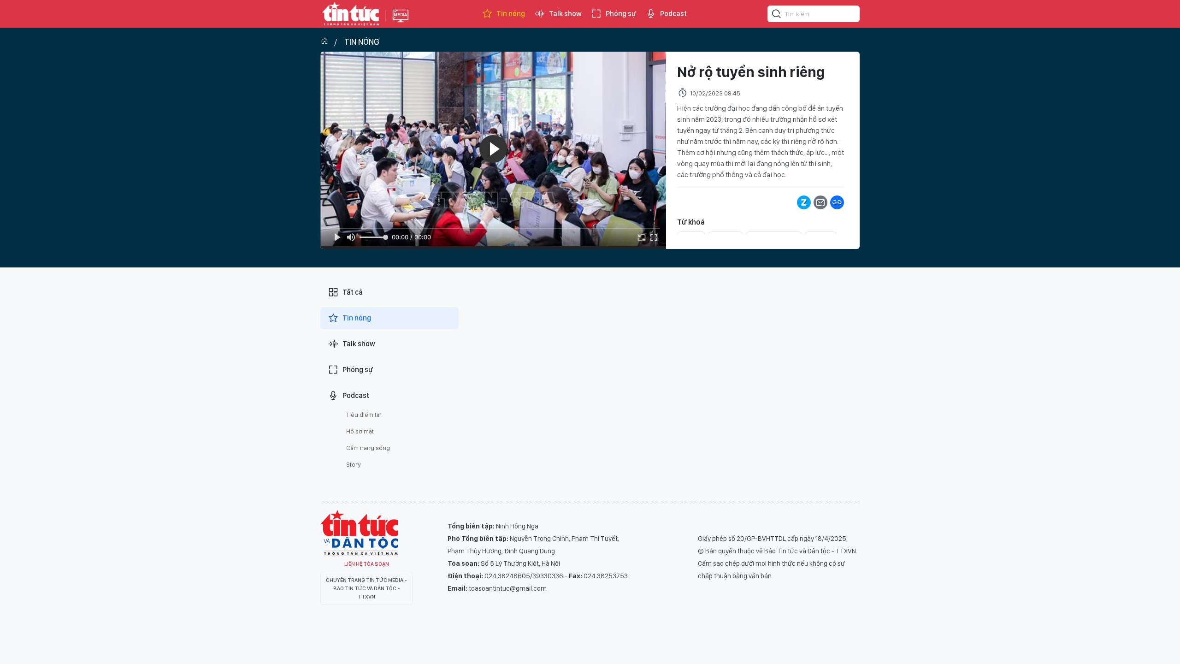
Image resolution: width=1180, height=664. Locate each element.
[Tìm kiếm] (776, 15)
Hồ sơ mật (360, 431)
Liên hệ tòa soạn (366, 564)
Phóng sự (621, 13)
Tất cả (352, 292)
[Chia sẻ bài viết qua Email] (820, 202)
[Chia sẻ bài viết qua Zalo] (804, 202)
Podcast (673, 13)
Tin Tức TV (359, 533)
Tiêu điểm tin (364, 414)
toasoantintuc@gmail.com (508, 588)
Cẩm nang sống (368, 447)
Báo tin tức (350, 14)
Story (353, 464)
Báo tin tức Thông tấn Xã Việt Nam (400, 23)
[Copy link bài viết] (837, 202)
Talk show (565, 13)
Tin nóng (510, 13)
